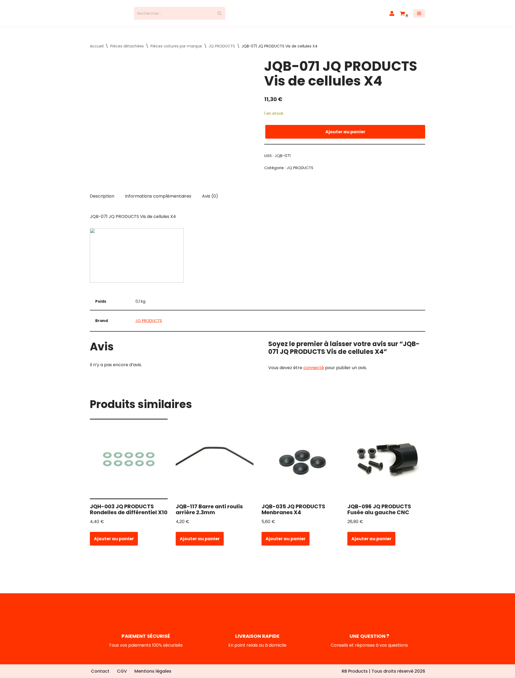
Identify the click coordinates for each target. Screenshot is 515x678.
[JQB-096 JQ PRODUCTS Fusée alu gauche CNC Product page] (386, 464)
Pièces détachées (127, 51)
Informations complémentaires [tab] (158, 201)
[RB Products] (108, 16)
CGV (122, 671)
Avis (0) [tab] (210, 201)
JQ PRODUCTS (222, 51)
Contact (100, 671)
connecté (313, 372)
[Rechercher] (219, 15)
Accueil (97, 51)
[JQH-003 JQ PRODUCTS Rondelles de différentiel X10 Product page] (129, 464)
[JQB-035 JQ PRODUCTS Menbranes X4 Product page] (301, 464)
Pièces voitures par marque (176, 51)
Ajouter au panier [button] (114, 543)
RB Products (355, 671)
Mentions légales (152, 671)
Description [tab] (102, 201)
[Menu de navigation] (419, 16)
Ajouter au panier (345, 136)
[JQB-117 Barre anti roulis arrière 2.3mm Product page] (215, 464)
